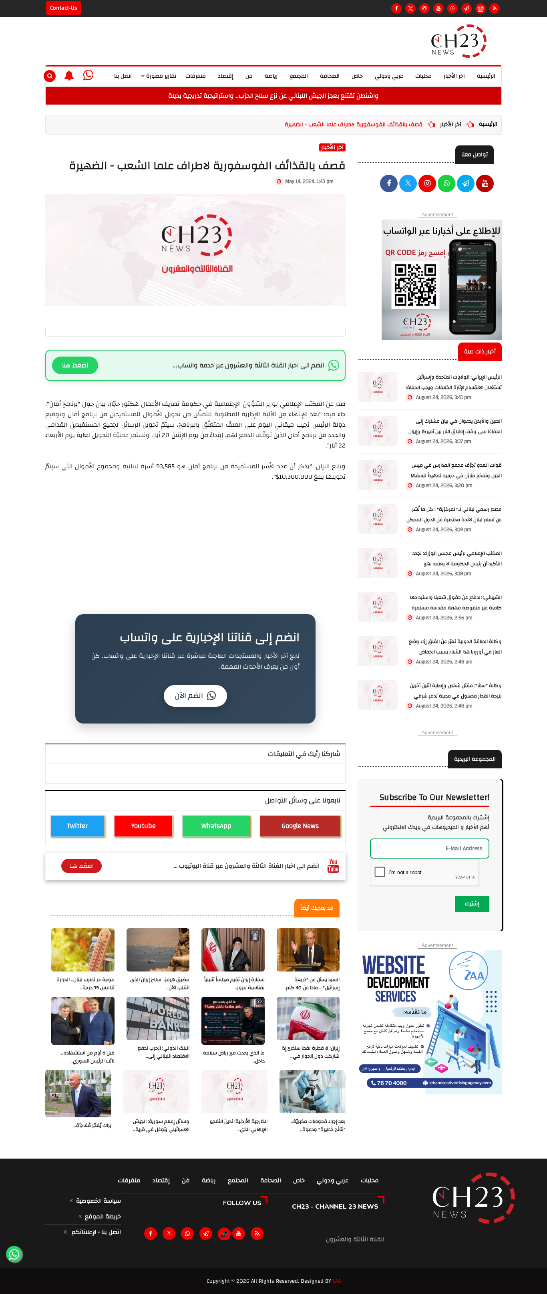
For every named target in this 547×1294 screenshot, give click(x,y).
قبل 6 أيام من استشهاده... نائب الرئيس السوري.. (87, 1057)
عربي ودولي (389, 76)
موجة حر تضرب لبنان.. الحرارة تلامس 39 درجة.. (85, 983)
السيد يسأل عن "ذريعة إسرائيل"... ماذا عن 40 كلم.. (312, 983)
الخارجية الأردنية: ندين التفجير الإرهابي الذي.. (238, 1125)
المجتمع (299, 76)
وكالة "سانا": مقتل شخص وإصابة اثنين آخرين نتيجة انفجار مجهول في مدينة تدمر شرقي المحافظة (456, 696)
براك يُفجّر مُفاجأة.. (92, 1125)
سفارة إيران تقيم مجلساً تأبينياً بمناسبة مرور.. (234, 983)
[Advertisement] (195, 538)
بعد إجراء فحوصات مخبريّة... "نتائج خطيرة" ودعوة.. (318, 1125)
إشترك (472, 904)
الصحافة (330, 76)
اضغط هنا (75, 365)
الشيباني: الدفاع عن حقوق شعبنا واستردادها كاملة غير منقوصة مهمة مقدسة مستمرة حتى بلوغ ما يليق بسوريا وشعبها (456, 608)
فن (249, 76)
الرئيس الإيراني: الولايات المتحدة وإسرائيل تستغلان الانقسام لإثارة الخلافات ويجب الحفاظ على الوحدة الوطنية (454, 388)
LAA (337, 1281)
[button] (69, 75)
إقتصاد (225, 76)
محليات (423, 76)
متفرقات (195, 76)
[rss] (259, 1233)
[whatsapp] (88, 75)
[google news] (480, 8)
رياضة (271, 76)
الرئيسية (486, 76)
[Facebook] (396, 8)
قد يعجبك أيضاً (317, 908)
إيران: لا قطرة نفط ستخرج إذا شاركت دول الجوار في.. (311, 1052)
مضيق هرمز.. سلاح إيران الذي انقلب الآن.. (159, 983)
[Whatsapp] (452, 8)
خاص (357, 76)
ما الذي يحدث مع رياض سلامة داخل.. (234, 1057)
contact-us (63, 8)
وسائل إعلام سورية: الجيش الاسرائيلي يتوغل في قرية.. (161, 1125)
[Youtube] (438, 8)
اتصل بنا (123, 76)
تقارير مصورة (160, 76)
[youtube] (485, 184)
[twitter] (408, 184)
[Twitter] (410, 8)
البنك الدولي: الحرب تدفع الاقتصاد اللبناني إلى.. (163, 1052)
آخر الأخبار (454, 76)
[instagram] (424, 8)
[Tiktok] (224, 1233)
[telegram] (466, 8)
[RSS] (494, 8)
